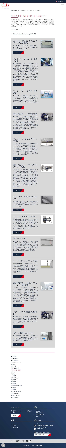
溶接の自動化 (14, 397)
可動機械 (13, 389)
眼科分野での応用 (16, 391)
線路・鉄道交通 (15, 395)
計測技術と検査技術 (16, 385)
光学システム (14, 393)
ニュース (15, 424)
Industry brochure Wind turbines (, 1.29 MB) (24, 34)
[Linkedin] (30, 441)
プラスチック (14, 378)
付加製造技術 (14, 358)
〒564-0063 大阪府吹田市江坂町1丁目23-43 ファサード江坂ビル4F (45, 425)
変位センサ (39, 411)
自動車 (13, 364)
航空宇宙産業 (14, 360)
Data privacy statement (37, 445)
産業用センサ (39, 413)
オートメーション (16, 362)
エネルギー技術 (16, 370)
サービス (15, 427)
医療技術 (13, 383)
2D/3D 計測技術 (40, 414)
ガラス (13, 372)
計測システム (39, 416)
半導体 (13, 374)
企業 (14, 426)
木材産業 (13, 376)
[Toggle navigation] (62, 5)
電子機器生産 (14, 368)
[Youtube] (27, 441)
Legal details (26, 445)
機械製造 (13, 382)
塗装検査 (13, 380)
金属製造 (13, 387)
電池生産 (13, 366)
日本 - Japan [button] (60, 1)
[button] (3, 445)
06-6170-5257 (40, 429)
